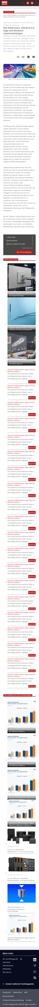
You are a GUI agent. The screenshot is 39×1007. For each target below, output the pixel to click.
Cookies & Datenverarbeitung (13, 1000)
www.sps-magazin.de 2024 (15, 244)
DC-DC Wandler (12, 911)
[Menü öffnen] (36, 3)
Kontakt (29, 1000)
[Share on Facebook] (34, 57)
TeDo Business (8, 965)
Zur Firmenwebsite (24, 252)
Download (6, 962)
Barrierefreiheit (8, 996)
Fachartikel (8, 12)
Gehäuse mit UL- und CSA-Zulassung (20, 852)
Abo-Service (7, 972)
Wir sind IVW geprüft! (10, 959)
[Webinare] (34, 978)
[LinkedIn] (34, 960)
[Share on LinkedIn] (28, 57)
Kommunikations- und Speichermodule (21, 880)
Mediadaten (7, 969)
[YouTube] (34, 972)
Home (5, 15)
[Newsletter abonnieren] (34, 966)
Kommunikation (12, 15)
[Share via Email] (23, 57)
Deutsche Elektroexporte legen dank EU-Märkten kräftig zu (21, 370)
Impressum (7, 992)
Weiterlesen (32, 382)
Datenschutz (17, 992)
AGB (25, 992)
